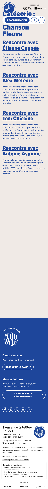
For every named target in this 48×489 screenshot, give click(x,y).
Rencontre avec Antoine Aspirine (21, 150)
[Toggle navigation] (41, 20)
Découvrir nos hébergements (23, 395)
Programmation (17, 20)
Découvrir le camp (16, 367)
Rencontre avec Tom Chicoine (20, 115)
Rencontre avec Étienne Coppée (20, 45)
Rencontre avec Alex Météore (20, 77)
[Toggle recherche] (34, 20)
